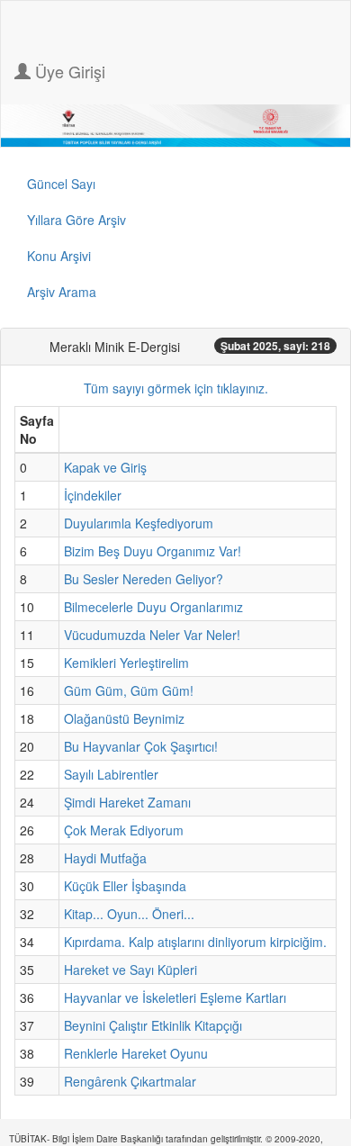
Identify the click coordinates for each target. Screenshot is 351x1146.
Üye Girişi (68, 71)
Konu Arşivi (59, 256)
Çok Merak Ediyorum (124, 830)
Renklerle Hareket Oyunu (136, 1053)
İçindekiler (93, 495)
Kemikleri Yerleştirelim (126, 663)
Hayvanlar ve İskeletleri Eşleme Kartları (175, 997)
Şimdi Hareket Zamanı (127, 802)
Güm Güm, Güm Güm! (129, 690)
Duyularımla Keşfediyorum (138, 523)
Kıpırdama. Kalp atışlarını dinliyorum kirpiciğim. (195, 942)
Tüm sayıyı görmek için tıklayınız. (176, 388)
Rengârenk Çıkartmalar (130, 1081)
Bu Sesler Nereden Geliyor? (143, 579)
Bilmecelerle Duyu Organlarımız (153, 607)
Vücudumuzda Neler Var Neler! (152, 635)
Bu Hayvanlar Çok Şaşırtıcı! (141, 746)
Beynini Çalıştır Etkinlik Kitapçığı (153, 1025)
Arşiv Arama (61, 292)
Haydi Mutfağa (105, 858)
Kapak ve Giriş (105, 467)
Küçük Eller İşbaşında (125, 886)
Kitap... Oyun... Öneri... (129, 914)
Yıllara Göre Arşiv (76, 220)
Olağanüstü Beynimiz (124, 718)
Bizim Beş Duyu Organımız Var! (152, 551)
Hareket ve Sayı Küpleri (130, 970)
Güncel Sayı (61, 184)
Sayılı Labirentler (111, 774)
